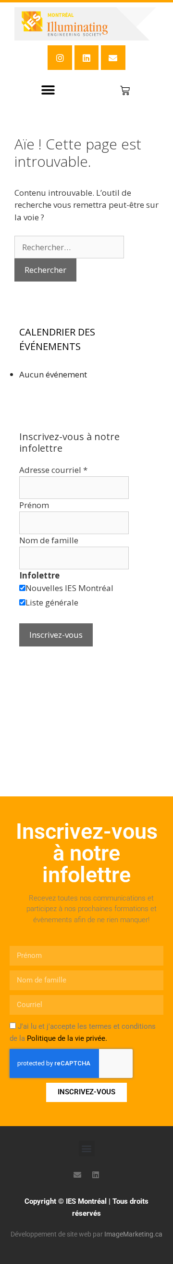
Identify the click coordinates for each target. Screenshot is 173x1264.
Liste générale (51, 602)
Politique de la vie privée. (67, 1038)
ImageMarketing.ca (133, 1234)
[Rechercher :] (69, 247)
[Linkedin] (86, 57)
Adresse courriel (53, 469)
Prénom (34, 505)
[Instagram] (60, 57)
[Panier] (125, 91)
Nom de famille (48, 540)
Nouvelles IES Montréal (69, 587)
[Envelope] (113, 57)
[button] (48, 90)
